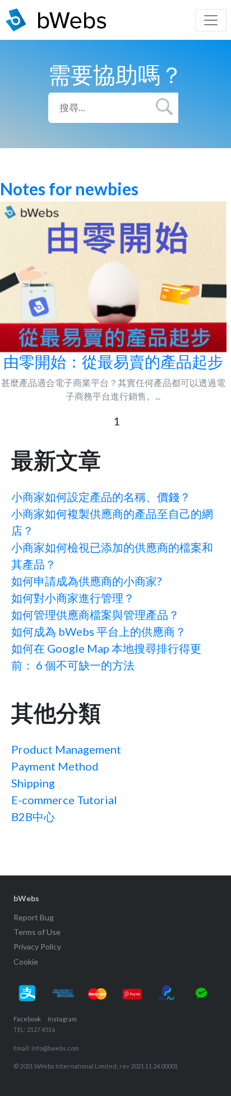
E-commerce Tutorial (64, 799)
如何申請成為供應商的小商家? (86, 581)
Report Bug (33, 917)
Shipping (33, 783)
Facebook (27, 1018)
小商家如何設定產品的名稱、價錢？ (101, 496)
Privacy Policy (37, 946)
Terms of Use (37, 932)
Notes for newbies (69, 188)
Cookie (25, 961)
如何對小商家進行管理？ (73, 597)
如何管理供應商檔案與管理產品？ (95, 614)
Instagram (62, 1018)
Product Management (66, 749)
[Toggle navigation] (211, 20)
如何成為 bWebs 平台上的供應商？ (98, 631)
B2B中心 (33, 816)
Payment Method (55, 766)
